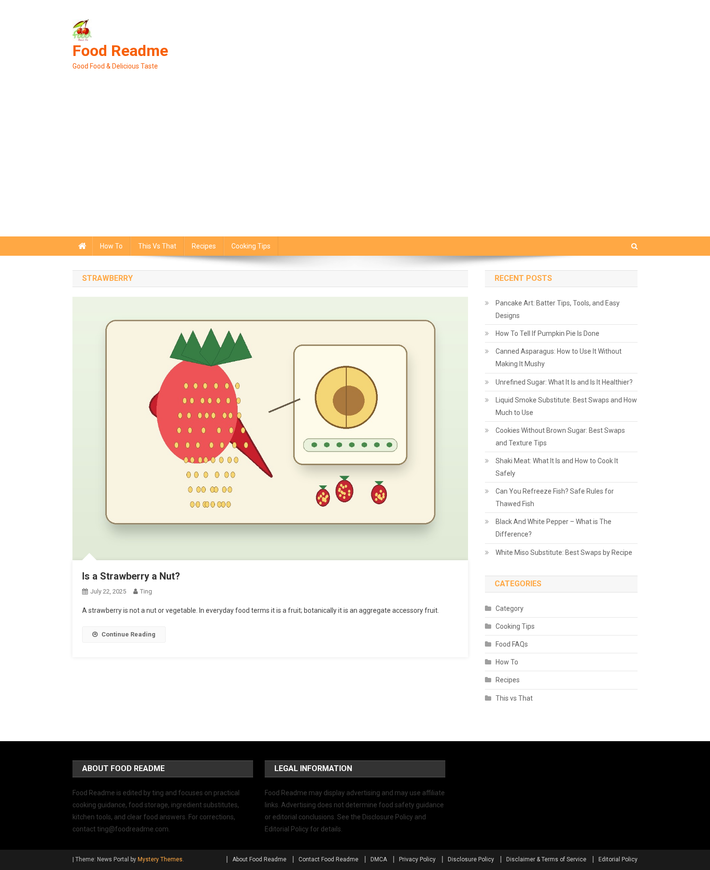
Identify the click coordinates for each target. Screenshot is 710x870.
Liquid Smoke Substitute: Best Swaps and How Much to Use (566, 406)
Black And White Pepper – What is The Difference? (553, 528)
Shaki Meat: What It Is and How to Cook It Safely (557, 467)
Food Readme (120, 50)
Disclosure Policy (471, 859)
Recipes (204, 246)
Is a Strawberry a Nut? (131, 576)
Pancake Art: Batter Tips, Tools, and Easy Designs (558, 309)
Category (510, 608)
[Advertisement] (355, 164)
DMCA (378, 859)
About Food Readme (259, 859)
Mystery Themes (160, 859)
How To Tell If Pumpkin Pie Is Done (547, 333)
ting (146, 591)
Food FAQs (512, 644)
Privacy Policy (417, 859)
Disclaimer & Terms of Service (546, 859)
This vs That (157, 246)
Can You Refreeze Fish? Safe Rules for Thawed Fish (555, 497)
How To (111, 246)
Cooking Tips (250, 246)
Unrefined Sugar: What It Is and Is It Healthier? (564, 382)
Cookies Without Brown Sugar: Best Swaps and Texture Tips (560, 437)
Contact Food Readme (328, 859)
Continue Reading (128, 634)
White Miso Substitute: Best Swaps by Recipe (564, 552)
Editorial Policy (618, 859)
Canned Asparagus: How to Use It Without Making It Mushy (559, 357)
